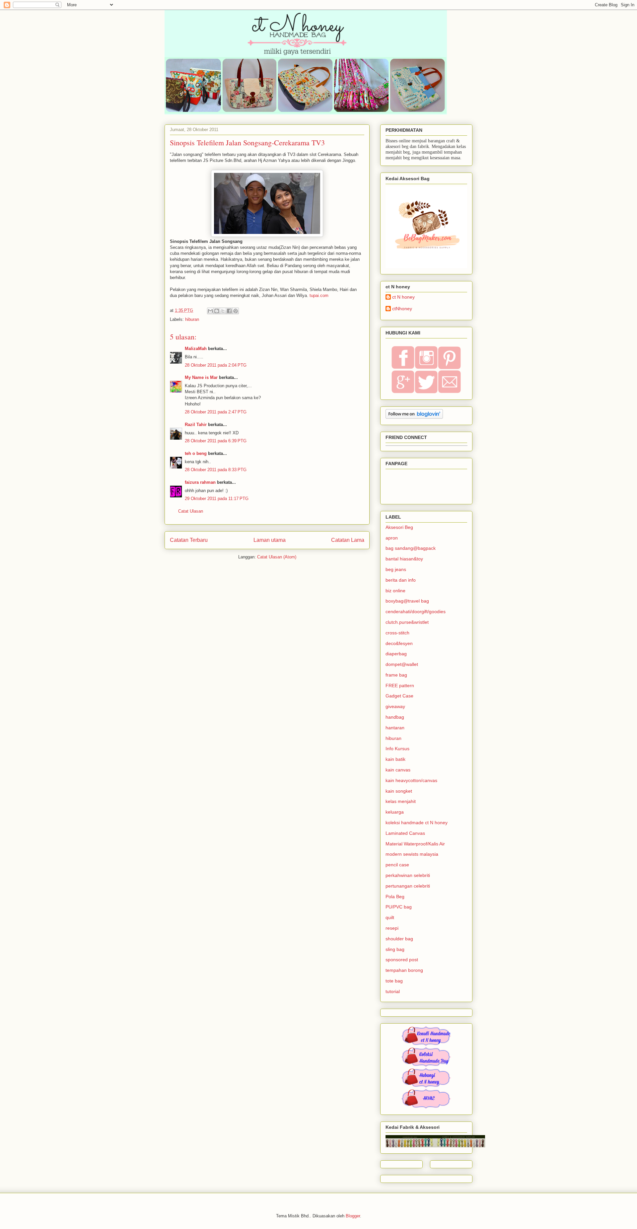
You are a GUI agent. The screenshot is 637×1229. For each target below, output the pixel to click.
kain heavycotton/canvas (411, 780)
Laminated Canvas (405, 833)
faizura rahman (200, 482)
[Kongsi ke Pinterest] (235, 311)
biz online (395, 590)
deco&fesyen (399, 643)
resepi (392, 928)
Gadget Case (399, 695)
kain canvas (398, 769)
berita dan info (401, 580)
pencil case (397, 864)
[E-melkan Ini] (210, 311)
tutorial (393, 991)
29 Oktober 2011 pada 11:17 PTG (216, 498)
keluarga (395, 812)
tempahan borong (404, 970)
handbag (395, 717)
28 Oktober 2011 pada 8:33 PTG (216, 469)
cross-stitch (397, 632)
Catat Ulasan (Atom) (276, 556)
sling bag (395, 949)
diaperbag (396, 653)
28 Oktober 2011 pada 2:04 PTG (216, 365)
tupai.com (318, 295)
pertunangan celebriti (408, 886)
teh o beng (196, 453)
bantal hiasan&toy (404, 558)
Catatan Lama (347, 540)
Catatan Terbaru (189, 540)
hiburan (192, 319)
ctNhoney (402, 308)
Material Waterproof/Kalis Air (415, 843)
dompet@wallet (402, 664)
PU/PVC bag (399, 906)
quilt (390, 917)
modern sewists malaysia (412, 854)
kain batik (395, 759)
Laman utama (269, 540)
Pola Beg (395, 896)
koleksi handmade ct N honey (417, 822)
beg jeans (396, 569)
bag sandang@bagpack (411, 548)
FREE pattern (400, 685)
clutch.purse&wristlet (407, 622)
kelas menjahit (401, 801)
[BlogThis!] (216, 311)
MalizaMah (196, 348)
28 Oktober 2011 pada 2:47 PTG (216, 411)
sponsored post (402, 959)
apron (392, 538)
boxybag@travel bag (407, 601)
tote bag (394, 980)
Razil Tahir (196, 424)
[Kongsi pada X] (223, 311)
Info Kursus (397, 748)
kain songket (399, 791)
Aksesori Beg (399, 527)
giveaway (395, 706)
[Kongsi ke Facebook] (229, 311)
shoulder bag (399, 938)
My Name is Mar (201, 377)
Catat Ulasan (190, 511)
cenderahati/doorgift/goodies (416, 611)
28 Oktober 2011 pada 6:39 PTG (216, 440)
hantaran (395, 727)
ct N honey (403, 297)
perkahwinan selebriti (408, 875)
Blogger (353, 1215)
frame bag (396, 675)
